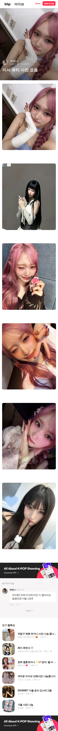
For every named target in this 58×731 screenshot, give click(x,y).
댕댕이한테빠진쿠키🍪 (28, 637)
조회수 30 (47, 651)
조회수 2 (43, 637)
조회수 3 (34, 665)
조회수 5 (29, 708)
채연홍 (21, 708)
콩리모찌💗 (23, 665)
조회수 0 (36, 679)
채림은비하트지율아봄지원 (29, 651)
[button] (37, 4)
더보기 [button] (28, 611)
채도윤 (21, 694)
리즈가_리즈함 (24, 679)
